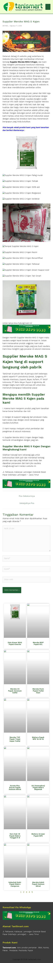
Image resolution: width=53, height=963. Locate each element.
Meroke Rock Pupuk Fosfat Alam (38, 691)
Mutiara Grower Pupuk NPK (38, 835)
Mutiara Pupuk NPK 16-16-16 (38, 738)
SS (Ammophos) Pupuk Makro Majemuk (38, 787)
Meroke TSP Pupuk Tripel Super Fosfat (15, 739)
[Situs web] (26, 580)
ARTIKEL (5, 26)
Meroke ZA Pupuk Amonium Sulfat (15, 691)
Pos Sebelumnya (27, 496)
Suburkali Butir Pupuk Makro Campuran (14, 884)
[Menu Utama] (47, 7)
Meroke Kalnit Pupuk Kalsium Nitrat (38, 884)
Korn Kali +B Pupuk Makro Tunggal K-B (14, 836)
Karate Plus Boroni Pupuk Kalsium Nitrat (15, 787)
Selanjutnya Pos (26, 503)
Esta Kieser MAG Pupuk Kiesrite (15, 643)
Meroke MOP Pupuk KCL (38, 643)
